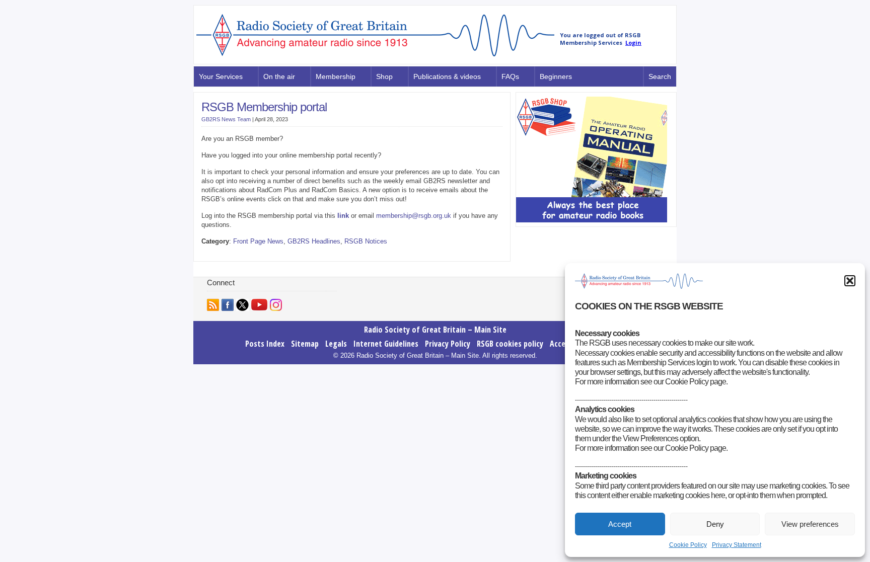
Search (659, 76)
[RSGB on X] (242, 305)
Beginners (556, 76)
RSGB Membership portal (264, 107)
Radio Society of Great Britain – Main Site (435, 329)
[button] (850, 281)
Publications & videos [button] (447, 76)
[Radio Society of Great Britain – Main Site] (375, 56)
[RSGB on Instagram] (276, 305)
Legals (336, 343)
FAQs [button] (510, 76)
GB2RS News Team (226, 119)
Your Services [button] (221, 76)
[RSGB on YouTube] (259, 304)
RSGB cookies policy (510, 343)
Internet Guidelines (385, 343)
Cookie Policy (688, 544)
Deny (715, 524)
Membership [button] (335, 76)
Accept (619, 524)
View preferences (810, 524)
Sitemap (305, 343)
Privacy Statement (736, 544)
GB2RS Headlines (313, 241)
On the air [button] (279, 76)
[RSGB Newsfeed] (213, 305)
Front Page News (258, 241)
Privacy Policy (447, 343)
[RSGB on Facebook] (228, 305)
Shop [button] (384, 76)
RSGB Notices (365, 241)
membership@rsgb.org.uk (413, 215)
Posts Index (264, 343)
